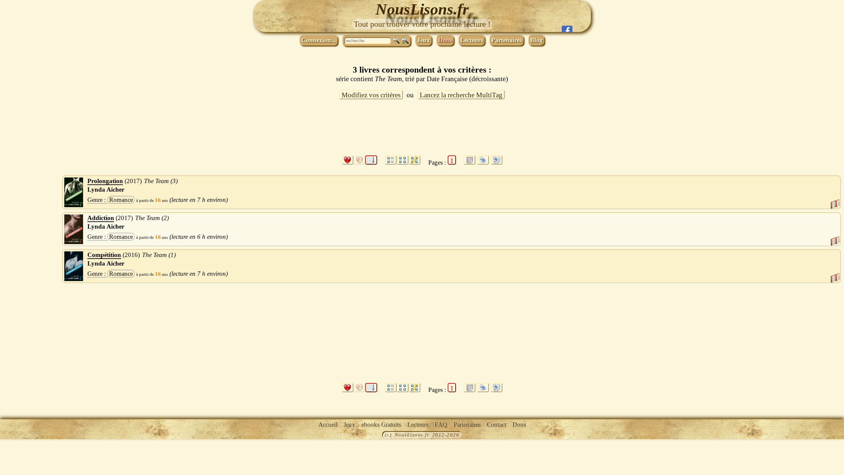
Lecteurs (471, 40)
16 (158, 200)
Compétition (104, 254)
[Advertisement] (422, 131)
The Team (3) (161, 180)
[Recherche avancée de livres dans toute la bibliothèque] (405, 41)
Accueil (327, 424)
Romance (121, 199)
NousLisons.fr (422, 9)
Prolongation (105, 180)
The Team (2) (152, 217)
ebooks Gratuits (381, 424)
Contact (496, 424)
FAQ (441, 424)
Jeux (423, 40)
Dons (445, 40)
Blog (536, 40)
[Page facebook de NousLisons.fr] (567, 29)
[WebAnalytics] (15, 435)
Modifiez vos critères (371, 95)
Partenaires (506, 40)
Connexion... (318, 40)
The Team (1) (159, 254)
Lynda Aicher (105, 189)
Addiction (100, 217)
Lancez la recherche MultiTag (461, 95)
